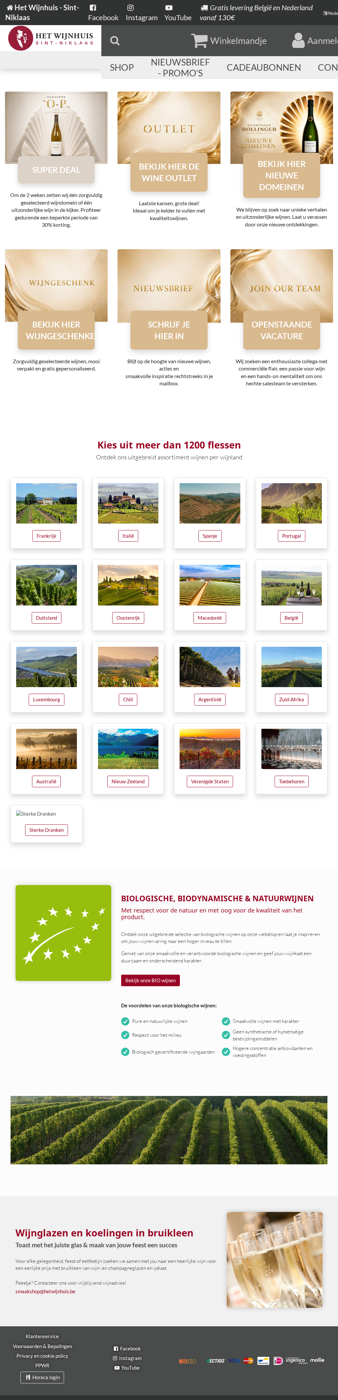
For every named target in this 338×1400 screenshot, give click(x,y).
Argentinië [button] (209, 699)
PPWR (42, 1365)
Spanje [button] (210, 536)
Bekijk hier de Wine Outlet (169, 172)
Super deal (56, 170)
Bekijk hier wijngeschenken (60, 330)
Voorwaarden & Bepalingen (42, 1346)
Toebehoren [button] (291, 781)
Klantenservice (42, 1336)
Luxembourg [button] (46, 699)
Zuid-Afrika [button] (291, 699)
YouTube (130, 1368)
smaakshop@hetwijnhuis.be (45, 1291)
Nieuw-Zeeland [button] (128, 781)
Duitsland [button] (46, 618)
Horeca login (45, 1377)
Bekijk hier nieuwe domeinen (282, 175)
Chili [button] (128, 699)
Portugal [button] (291, 536)
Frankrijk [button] (46, 536)
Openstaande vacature (282, 330)
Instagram (130, 1358)
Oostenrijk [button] (128, 618)
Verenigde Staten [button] (210, 781)
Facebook (130, 1348)
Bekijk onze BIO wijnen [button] (150, 980)
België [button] (291, 618)
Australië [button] (46, 781)
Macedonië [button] (210, 618)
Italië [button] (128, 536)
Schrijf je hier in (169, 330)
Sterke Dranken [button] (46, 830)
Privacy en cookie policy (42, 1356)
